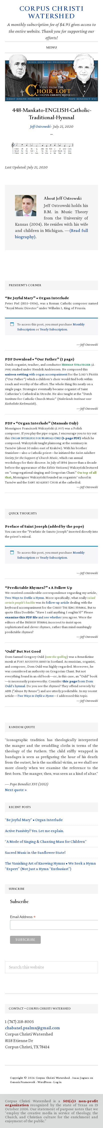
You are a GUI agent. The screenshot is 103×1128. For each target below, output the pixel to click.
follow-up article (57, 602)
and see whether (33, 617)
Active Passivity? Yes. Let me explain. (34, 831)
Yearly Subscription (53, 329)
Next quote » (16, 790)
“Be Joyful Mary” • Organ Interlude (34, 820)
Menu (51, 47)
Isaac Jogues (80, 1078)
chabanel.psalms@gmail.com (32, 1027)
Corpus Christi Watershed (52, 12)
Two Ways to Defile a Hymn (24, 598)
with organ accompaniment (36, 374)
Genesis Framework (23, 1082)
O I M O (46, 438)
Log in (58, 1082)
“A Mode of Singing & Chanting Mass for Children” (45, 841)
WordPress (45, 1082)
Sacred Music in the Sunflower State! (35, 852)
